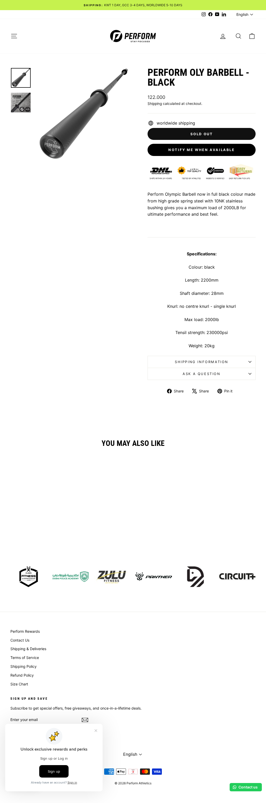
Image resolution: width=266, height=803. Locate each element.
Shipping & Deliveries (28, 649)
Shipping (155, 103)
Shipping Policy (23, 666)
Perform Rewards (25, 631)
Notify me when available (201, 150)
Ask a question (201, 374)
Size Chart (19, 684)
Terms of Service (24, 657)
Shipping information (201, 362)
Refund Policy (22, 675)
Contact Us (19, 640)
